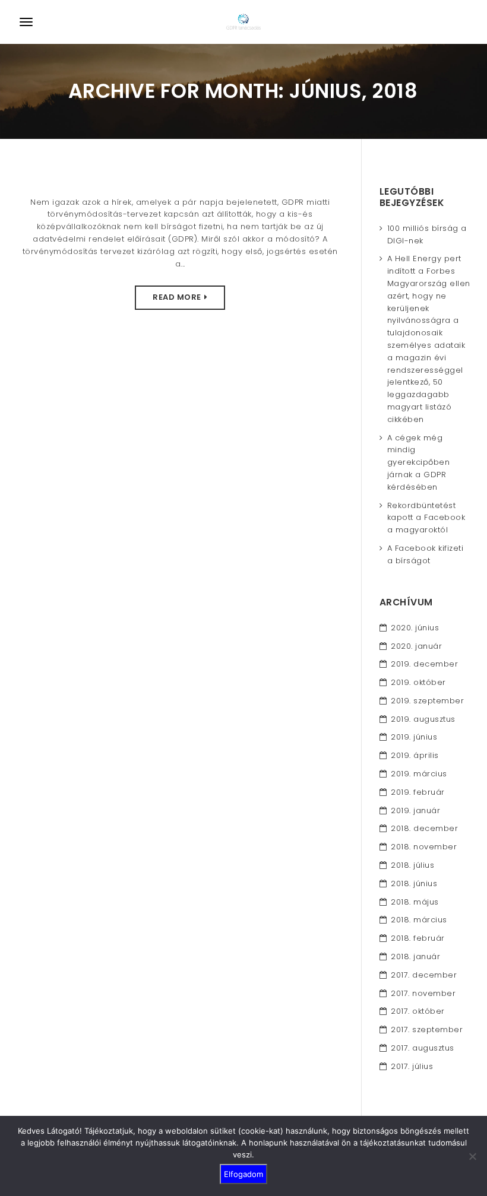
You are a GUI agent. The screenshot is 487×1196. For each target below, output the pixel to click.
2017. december (424, 975)
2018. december (424, 828)
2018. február (418, 938)
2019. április (415, 755)
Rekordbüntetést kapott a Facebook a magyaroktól (426, 518)
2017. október (418, 1011)
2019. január (415, 810)
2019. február (418, 792)
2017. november (423, 993)
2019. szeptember (427, 700)
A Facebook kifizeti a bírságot (425, 554)
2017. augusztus (422, 1048)
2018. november (424, 846)
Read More (177, 297)
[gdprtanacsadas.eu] (243, 22)
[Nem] (472, 1156)
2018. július (412, 865)
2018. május (415, 902)
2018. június (414, 883)
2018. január (415, 956)
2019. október (418, 682)
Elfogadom (243, 1174)
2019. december (424, 664)
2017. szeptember (427, 1029)
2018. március (419, 919)
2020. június (415, 627)
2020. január (416, 646)
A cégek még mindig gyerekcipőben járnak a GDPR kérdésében (418, 462)
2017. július (412, 1066)
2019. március (419, 773)
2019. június (414, 737)
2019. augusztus (423, 719)
